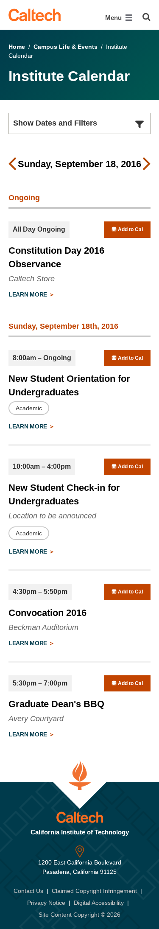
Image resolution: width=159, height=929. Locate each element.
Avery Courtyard (36, 718)
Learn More (28, 294)
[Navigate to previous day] (12, 164)
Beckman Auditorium (43, 627)
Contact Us (28, 890)
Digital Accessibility (99, 902)
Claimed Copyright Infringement (94, 890)
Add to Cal (130, 229)
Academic (29, 408)
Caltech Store (31, 278)
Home (16, 46)
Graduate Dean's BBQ (56, 704)
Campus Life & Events (65, 46)
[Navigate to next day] (147, 164)
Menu (114, 17)
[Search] (146, 17)
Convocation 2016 (47, 612)
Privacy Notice (46, 902)
